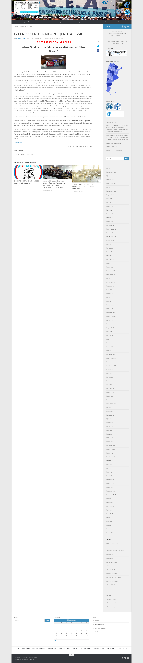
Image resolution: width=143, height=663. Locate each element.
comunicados (18, 26)
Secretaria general (59, 22)
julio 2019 (109, 419)
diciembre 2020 (111, 354)
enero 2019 (110, 441)
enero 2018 (110, 487)
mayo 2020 (110, 381)
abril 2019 (109, 430)
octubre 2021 (110, 320)
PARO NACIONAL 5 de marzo (114, 147)
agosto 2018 (110, 460)
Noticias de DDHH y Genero (114, 577)
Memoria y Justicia (112, 573)
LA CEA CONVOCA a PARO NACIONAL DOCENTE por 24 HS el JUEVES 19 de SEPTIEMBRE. (83, 187)
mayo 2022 (110, 297)
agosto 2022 (110, 286)
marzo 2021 (110, 347)
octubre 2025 (110, 168)
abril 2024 (109, 210)
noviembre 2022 (111, 274)
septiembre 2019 (111, 411)
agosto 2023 (110, 240)
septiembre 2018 (111, 457)
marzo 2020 (110, 388)
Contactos (124, 22)
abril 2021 (109, 343)
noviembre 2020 (111, 358)
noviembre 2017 (111, 495)
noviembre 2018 (111, 449)
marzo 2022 (110, 305)
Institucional (47, 22)
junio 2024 (110, 202)
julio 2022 (109, 290)
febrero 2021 (110, 350)
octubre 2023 (110, 233)
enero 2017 (110, 533)
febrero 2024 (110, 217)
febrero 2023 (110, 263)
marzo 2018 (110, 479)
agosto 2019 (110, 415)
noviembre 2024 (111, 183)
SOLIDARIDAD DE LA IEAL (114, 143)
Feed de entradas (111, 599)
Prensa (70, 22)
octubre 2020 (110, 362)
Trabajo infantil (111, 585)
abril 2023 (109, 255)
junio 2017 (110, 514)
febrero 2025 (110, 180)
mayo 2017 (110, 517)
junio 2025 (110, 176)
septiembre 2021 (111, 324)
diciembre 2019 (111, 400)
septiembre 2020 (111, 366)
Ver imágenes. (18, 143)
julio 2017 (109, 510)
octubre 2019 (110, 407)
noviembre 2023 (111, 229)
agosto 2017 (110, 506)
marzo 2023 (110, 259)
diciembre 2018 (111, 445)
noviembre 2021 (111, 316)
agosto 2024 (110, 195)
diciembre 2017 (111, 491)
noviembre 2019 (111, 404)
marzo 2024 (110, 214)
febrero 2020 (110, 392)
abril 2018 (109, 476)
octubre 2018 (110, 453)
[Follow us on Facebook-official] (122, 27)
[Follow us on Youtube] (128, 27)
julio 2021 (109, 331)
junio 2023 (110, 248)
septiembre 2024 (111, 191)
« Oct (55, 640)
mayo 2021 (110, 339)
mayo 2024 (110, 206)
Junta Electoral (115, 22)
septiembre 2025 (111, 172)
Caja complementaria (112, 543)
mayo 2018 (110, 472)
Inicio (15, 22)
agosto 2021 (110, 328)
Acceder (109, 595)
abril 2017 (109, 521)
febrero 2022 (110, 309)
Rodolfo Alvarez (21, 38)
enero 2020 (110, 396)
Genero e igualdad (112, 562)
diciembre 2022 (111, 271)
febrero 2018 (110, 483)
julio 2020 (109, 373)
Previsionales (103, 22)
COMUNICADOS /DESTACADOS (115, 551)
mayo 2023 (110, 252)
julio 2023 (109, 244)
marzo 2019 (110, 434)
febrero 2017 (110, 529)
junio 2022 (110, 293)
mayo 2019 (110, 426)
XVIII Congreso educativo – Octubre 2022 (30, 22)
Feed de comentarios (112, 603)
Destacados (28, 26)
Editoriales (110, 558)
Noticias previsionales (112, 581)
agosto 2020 (110, 369)
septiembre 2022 (111, 282)
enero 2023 (110, 267)
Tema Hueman (33, 659)
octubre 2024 (110, 187)
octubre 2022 (110, 278)
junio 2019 (110, 422)
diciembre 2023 (111, 225)
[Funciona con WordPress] (20, 659)
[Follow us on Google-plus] (125, 27)
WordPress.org (111, 607)
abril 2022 (109, 301)
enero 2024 (110, 221)
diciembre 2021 (111, 312)
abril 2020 (109, 385)
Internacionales (92, 22)
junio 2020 (110, 377)
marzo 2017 (110, 525)
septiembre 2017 (111, 502)
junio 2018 (110, 468)
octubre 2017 (110, 498)
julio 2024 (109, 198)
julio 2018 (109, 464)
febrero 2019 (110, 438)
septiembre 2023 (111, 236)
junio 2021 (110, 335)
